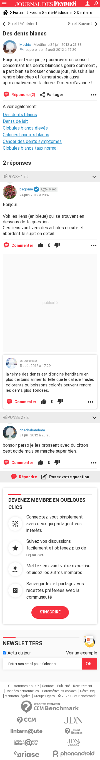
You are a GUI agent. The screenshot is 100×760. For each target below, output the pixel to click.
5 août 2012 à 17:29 (60, 49)
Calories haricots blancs (26, 134)
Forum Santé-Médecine (51, 12)
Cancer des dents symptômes (32, 141)
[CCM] (26, 720)
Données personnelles (22, 691)
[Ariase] (26, 754)
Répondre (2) (23, 94)
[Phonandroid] (73, 753)
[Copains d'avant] (26, 742)
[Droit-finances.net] (73, 731)
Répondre (27, 477)
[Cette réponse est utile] (40, 245)
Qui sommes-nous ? (23, 686)
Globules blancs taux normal (30, 148)
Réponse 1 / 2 (16, 177)
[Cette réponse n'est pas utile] (57, 245)
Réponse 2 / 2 (16, 417)
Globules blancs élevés (25, 128)
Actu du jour (18, 653)
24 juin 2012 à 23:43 (35, 195)
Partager (55, 94)
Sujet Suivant (80, 23)
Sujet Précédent (22, 23)
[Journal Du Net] (73, 720)
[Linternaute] (26, 731)
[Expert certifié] (36, 190)
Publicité (63, 686)
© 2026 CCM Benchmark (77, 696)
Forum (18, 12)
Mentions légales (18, 696)
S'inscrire (50, 612)
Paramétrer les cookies (59, 691)
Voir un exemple (81, 653)
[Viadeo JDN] (73, 742)
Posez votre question (68, 477)
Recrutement (82, 686)
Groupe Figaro (44, 696)
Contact (48, 686)
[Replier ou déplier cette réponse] (94, 176)
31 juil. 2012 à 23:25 (34, 435)
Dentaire (84, 12)
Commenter (22, 245)
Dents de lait (15, 121)
